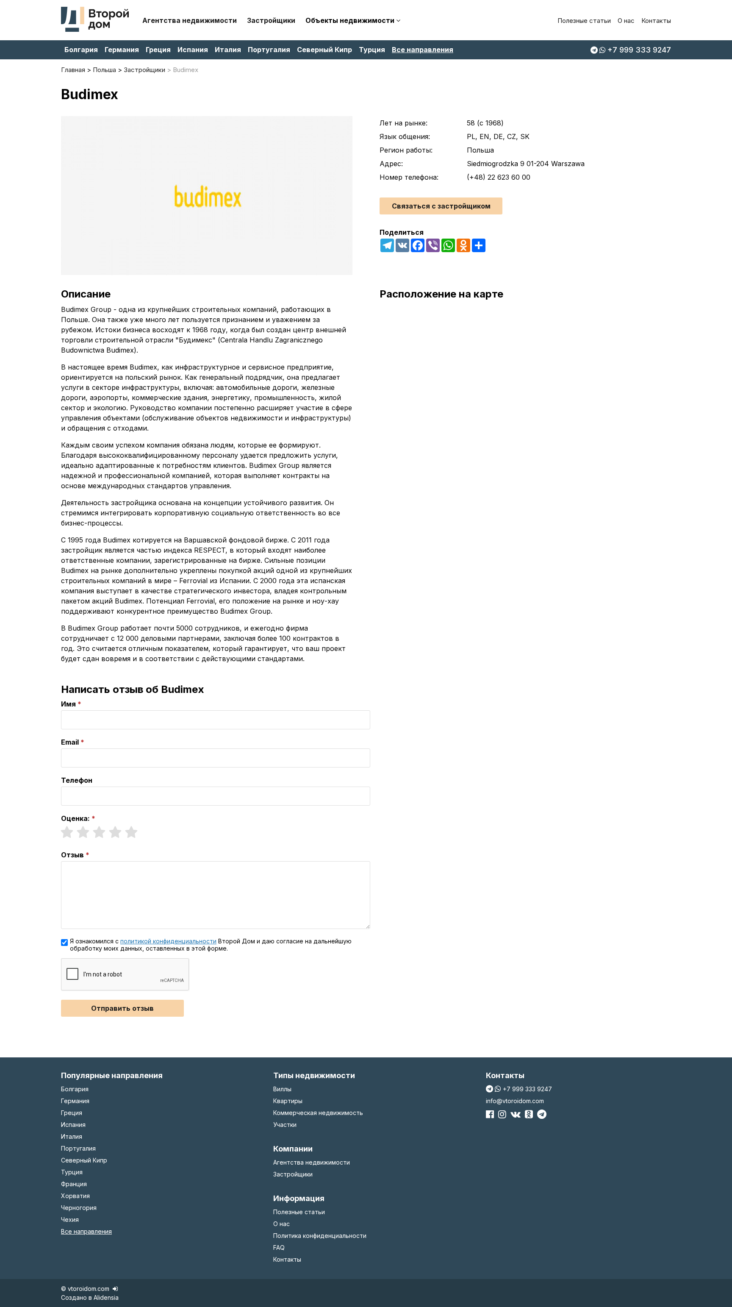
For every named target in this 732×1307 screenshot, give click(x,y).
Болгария (81, 49)
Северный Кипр (324, 49)
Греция (158, 49)
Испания (192, 49)
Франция (74, 1183)
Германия (122, 49)
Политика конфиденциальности (319, 1235)
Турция (372, 49)
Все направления (422, 49)
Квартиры (287, 1100)
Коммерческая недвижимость (318, 1112)
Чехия (70, 1219)
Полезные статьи (584, 21)
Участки (285, 1124)
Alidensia (106, 1297)
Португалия (269, 49)
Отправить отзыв (122, 1008)
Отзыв (72, 855)
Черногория (79, 1207)
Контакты (656, 21)
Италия (228, 49)
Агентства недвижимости (189, 20)
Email (70, 742)
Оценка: (75, 818)
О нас (626, 21)
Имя (68, 704)
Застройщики (271, 20)
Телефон (76, 780)
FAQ (279, 1247)
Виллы (282, 1089)
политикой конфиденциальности (168, 941)
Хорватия (75, 1195)
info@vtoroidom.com (515, 1100)
